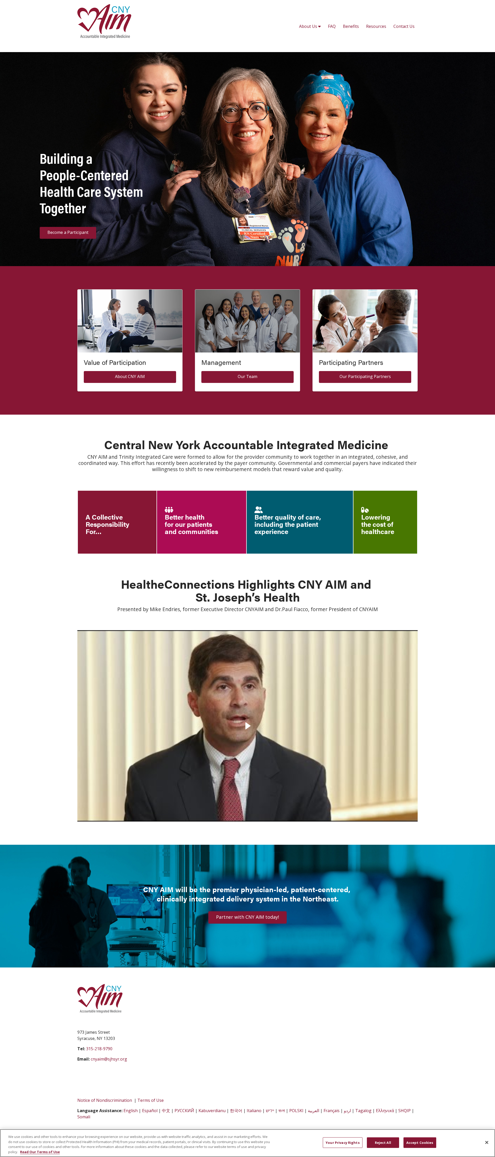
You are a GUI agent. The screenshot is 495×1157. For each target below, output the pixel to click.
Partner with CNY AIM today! (247, 917)
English (130, 1110)
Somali (83, 1117)
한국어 (236, 1110)
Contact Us (404, 26)
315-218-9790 (99, 1049)
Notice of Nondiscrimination (104, 1100)
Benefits (351, 26)
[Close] (486, 1142)
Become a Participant (67, 232)
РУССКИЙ (184, 1110)
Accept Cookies (419, 1142)
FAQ (332, 26)
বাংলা (281, 1110)
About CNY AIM (130, 376)
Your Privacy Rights (342, 1142)
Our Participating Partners (365, 376)
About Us (308, 26)
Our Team (247, 376)
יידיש (270, 1110)
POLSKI (296, 1110)
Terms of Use (150, 1100)
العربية (313, 1110)
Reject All (383, 1142)
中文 (166, 1110)
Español (150, 1110)
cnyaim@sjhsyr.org (109, 1059)
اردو (347, 1110)
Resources (376, 26)
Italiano (254, 1110)
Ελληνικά (385, 1110)
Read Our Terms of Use (40, 1151)
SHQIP (404, 1110)
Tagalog (363, 1110)
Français (332, 1110)
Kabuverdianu (212, 1110)
